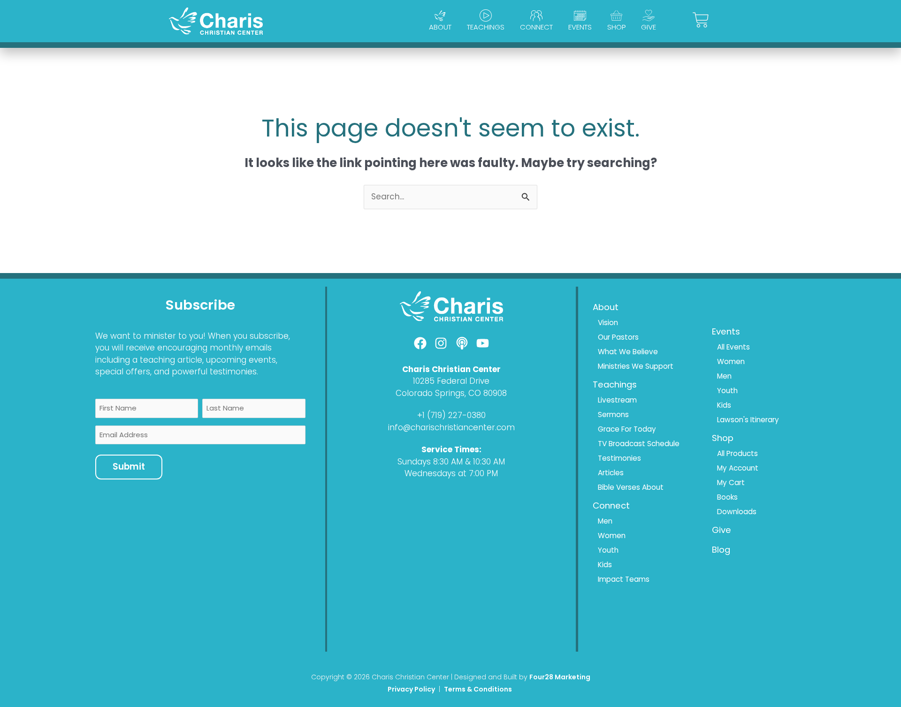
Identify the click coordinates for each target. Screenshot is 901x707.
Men (605, 521)
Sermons (613, 414)
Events (580, 27)
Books (727, 497)
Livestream (617, 400)
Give (648, 27)
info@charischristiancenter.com (451, 427)
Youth (608, 550)
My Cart (731, 482)
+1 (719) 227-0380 (451, 415)
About (440, 27)
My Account (737, 468)
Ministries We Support (635, 366)
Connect (536, 27)
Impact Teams (623, 579)
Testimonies (619, 458)
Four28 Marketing (559, 677)
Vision (608, 322)
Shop (616, 27)
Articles (611, 473)
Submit (129, 466)
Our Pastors (618, 337)
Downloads (736, 512)
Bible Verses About (631, 487)
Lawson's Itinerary (748, 420)
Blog (721, 549)
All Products (737, 453)
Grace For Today (627, 429)
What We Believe (628, 352)
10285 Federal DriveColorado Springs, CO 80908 (451, 387)
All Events (733, 347)
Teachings (485, 27)
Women (612, 535)
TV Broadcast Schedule (639, 444)
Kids (605, 565)
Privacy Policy (411, 689)
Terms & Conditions (478, 689)
